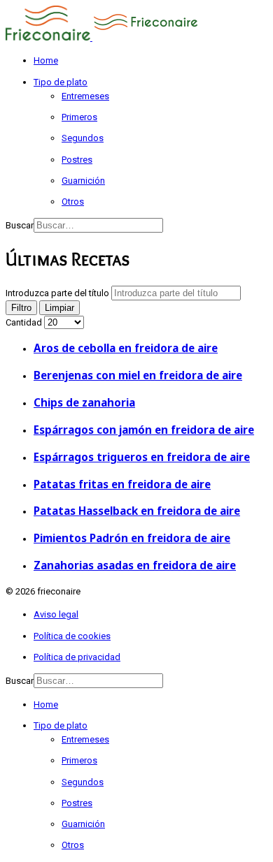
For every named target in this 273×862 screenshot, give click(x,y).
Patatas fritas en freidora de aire (122, 484)
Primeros (79, 117)
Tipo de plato (61, 82)
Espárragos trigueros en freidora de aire (142, 457)
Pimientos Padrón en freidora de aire (132, 538)
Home (46, 60)
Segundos (83, 138)
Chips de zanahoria (84, 402)
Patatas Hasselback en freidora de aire (137, 511)
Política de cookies (72, 636)
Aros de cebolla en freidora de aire (126, 348)
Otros (73, 201)
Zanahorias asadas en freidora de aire (135, 565)
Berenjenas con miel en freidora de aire (138, 375)
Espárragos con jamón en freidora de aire (144, 430)
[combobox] (98, 225)
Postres (77, 159)
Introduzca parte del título (58, 293)
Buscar (20, 225)
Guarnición (83, 180)
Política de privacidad (77, 657)
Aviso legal (56, 614)
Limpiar (59, 307)
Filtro (21, 307)
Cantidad (25, 322)
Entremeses (85, 96)
